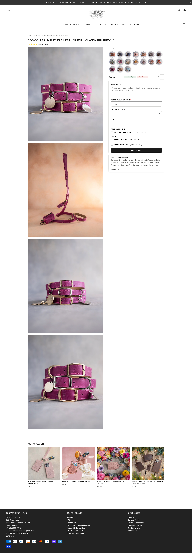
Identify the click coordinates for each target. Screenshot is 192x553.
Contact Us (71, 523)
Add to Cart (136, 150)
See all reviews (38, 44)
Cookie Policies (134, 528)
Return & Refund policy (76, 528)
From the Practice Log (75, 533)
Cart (184, 23)
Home (30, 35)
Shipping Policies (135, 525)
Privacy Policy (133, 520)
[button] (112, 54)
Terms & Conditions (136, 523)
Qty (158, 76)
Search (131, 517)
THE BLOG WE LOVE (75, 531)
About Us (70, 517)
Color (111, 49)
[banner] (96, 14)
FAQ (68, 520)
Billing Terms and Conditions (78, 525)
